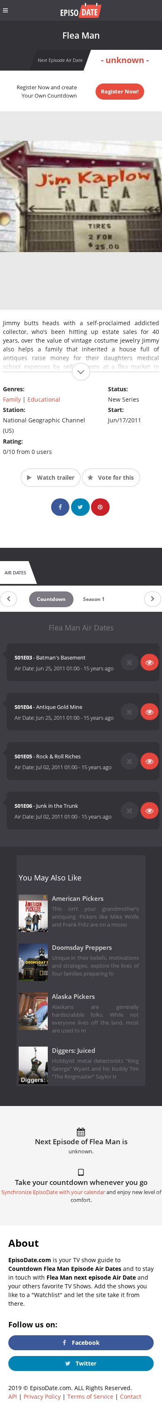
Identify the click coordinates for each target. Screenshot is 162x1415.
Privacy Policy (42, 1396)
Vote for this (115, 477)
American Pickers (77, 898)
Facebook (85, 1342)
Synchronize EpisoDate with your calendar (53, 1192)
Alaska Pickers (73, 997)
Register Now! (120, 91)
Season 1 (94, 599)
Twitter (85, 1363)
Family (12, 399)
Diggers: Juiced (73, 1051)
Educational (43, 399)
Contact (130, 1396)
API (12, 1396)
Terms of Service (90, 1396)
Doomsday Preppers (82, 948)
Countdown (51, 599)
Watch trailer (54, 477)
